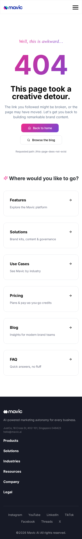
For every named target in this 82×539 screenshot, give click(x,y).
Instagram (15, 515)
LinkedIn (52, 515)
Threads (47, 521)
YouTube (34, 515)
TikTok (69, 515)
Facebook (28, 521)
